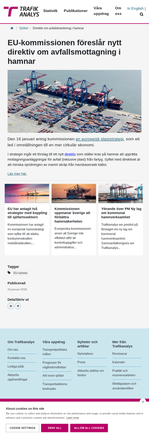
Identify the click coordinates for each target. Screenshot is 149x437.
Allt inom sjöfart (53, 375)
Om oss (118, 11)
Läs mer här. (17, 174)
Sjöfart (23, 28)
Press (81, 362)
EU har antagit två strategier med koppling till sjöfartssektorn (27, 213)
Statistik (50, 11)
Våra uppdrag (101, 11)
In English (135, 8)
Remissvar (119, 353)
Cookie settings (22, 428)
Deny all (55, 428)
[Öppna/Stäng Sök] (142, 14)
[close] (143, 401)
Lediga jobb (16, 366)
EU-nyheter (21, 273)
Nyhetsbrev (85, 353)
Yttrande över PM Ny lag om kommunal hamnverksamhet (121, 213)
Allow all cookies (89, 428)
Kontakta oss (16, 358)
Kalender (118, 362)
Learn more (72, 417)
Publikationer (75, 11)
